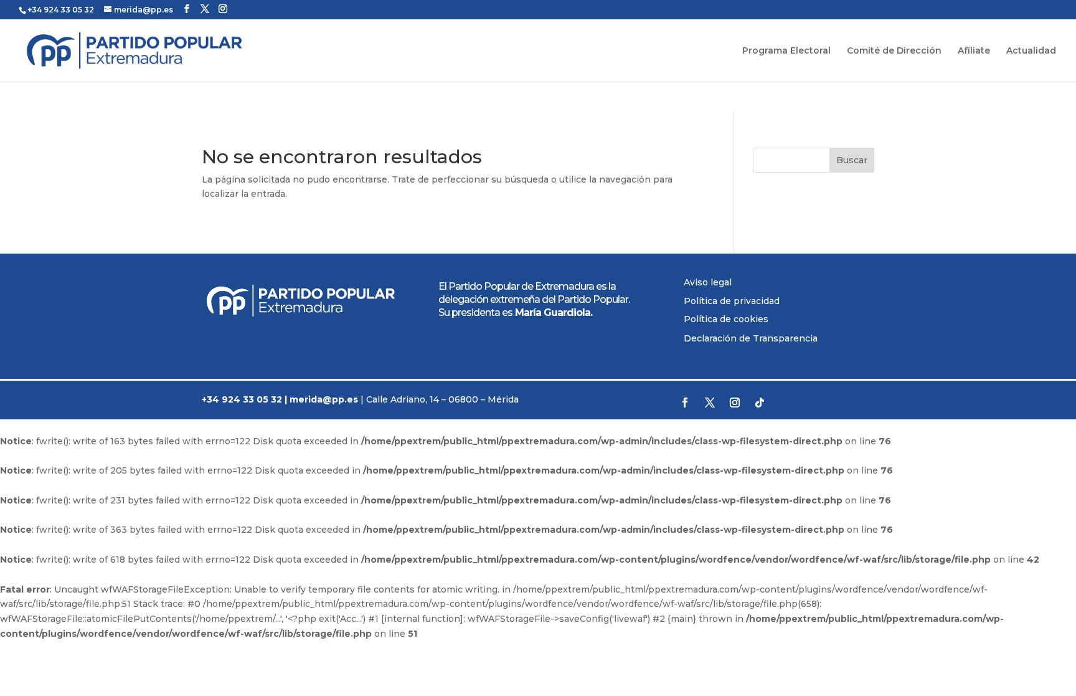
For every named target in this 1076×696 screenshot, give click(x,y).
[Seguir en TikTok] (760, 402)
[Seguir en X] (710, 402)
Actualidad (1031, 51)
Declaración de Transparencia (751, 338)
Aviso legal (708, 282)
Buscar (851, 160)
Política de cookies (726, 319)
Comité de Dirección (894, 51)
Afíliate (974, 51)
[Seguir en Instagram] (735, 402)
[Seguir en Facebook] (685, 402)
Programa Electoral (786, 51)
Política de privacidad (732, 301)
